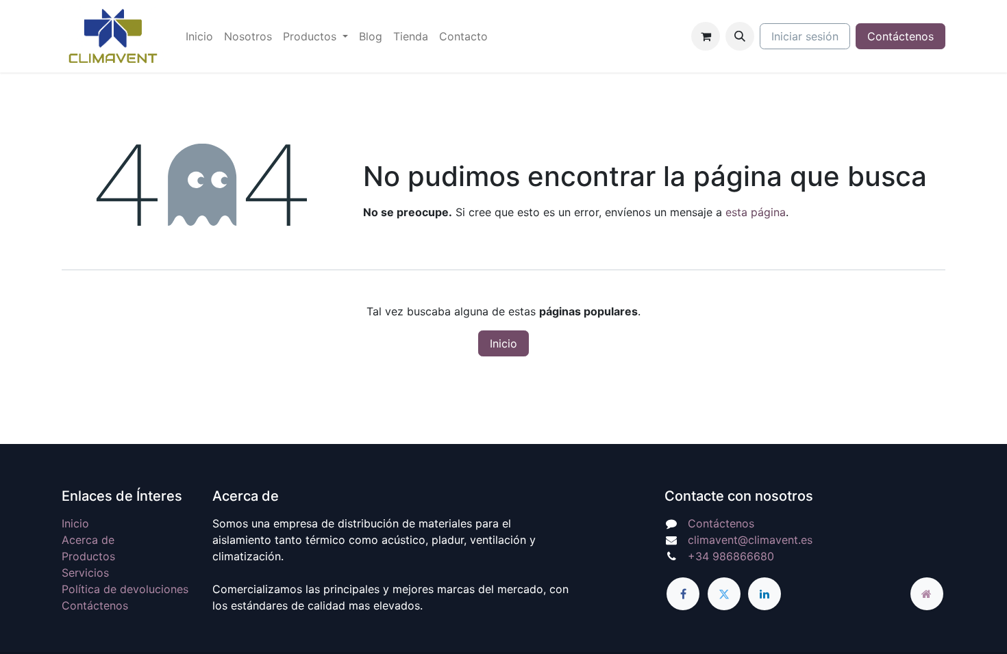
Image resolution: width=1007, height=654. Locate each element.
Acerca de (88, 540)
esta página (755, 212)
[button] (739, 36)
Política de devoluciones (125, 589)
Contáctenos (900, 36)
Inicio (503, 343)
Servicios (85, 572)
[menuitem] (199, 36)
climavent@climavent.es (750, 540)
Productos (88, 556)
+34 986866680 (731, 556)
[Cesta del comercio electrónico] (705, 36)
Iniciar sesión (804, 36)
